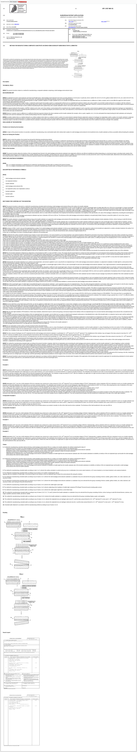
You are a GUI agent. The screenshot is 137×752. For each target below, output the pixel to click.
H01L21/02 (71, 21)
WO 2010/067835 (71, 27)
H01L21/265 (103, 21)
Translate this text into (5, 1)
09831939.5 (16, 24)
